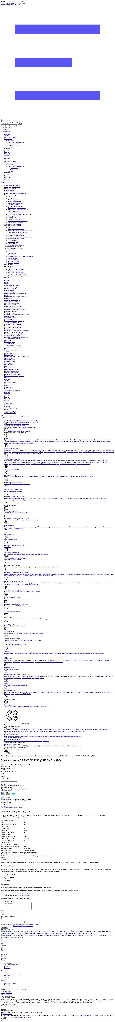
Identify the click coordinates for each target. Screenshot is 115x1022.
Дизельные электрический (12, 619)
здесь (27, 898)
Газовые (6, 626)
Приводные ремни (10, 475)
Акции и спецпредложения (12, 974)
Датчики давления (10, 491)
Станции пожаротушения (12, 597)
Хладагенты (29, 520)
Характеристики (12, 807)
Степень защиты (8, 820)
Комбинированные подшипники (14, 749)
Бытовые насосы (9, 591)
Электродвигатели (10, 705)
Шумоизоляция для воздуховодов (33, 500)
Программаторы (96, 692)
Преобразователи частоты (83, 692)
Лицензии (15, 144)
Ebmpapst (26, 440)
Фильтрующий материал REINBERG (37, 464)
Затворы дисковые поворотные (20, 640)
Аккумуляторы (8, 683)
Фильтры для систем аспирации (19, 453)
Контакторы (77, 676)
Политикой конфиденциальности (23, 926)
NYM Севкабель (13, 669)
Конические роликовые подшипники (15, 736)
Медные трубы (21, 520)
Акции (6, 135)
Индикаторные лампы (45, 653)
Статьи (6, 155)
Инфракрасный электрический (30, 619)
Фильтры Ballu (38, 452)
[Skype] (12, 794)
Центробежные (74, 440)
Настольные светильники (94, 660)
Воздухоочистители (10, 505)
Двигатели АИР (34, 706)
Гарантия (7, 153)
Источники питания (10, 692)
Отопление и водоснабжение (13, 327)
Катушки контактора (54, 676)
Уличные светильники (56, 662)
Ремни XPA (15, 476)
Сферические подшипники (35, 736)
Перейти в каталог (6, 1014)
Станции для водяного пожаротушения (16, 599)
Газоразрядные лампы (11, 653)
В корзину (4, 784)
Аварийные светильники (12, 660)
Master (32, 441)
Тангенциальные (9, 441)
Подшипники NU (53, 746)
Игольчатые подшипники (12, 739)
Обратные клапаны (35, 498)
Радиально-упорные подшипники (36, 731)
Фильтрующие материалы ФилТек (14, 464)
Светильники (8, 658)
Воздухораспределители (11, 511)
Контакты (7, 148)
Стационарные (44, 619)
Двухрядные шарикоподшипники (79, 729)
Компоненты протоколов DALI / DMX (63, 692)
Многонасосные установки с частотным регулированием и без (23, 583)
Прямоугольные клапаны (67, 498)
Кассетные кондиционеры (29, 527)
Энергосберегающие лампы (95, 653)
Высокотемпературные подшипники (39, 729)
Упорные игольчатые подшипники (38, 741)
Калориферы (21, 554)
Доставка (20, 807)
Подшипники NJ (43, 746)
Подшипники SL (77, 746)
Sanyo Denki (38, 441)
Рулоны (26, 633)
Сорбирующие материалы (88, 462)
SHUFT (47, 440)
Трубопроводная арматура (12, 638)
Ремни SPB (78, 476)
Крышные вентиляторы (86, 440)
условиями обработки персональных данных (24, 924)
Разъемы (24, 678)
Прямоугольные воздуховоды (50, 498)
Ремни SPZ (92, 476)
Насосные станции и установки (14, 581)
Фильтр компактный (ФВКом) (105, 450)
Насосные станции (49, 583)
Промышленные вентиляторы (13, 440)
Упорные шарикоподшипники (78, 731)
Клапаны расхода (9, 498)
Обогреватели (8, 617)
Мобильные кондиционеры (45, 527)
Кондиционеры (9, 525)
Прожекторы (16, 662)
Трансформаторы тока (37, 678)
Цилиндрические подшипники (13, 744)
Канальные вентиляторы (22, 441)
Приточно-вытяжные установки (20, 484)
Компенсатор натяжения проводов (27, 692)
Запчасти (7, 484)
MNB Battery (8, 685)
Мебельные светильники (62, 660)
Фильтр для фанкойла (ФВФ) (86, 450)
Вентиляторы (8, 438)
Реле (28, 678)
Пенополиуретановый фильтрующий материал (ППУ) (71, 460)
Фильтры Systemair (72, 452)
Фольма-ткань (38, 633)
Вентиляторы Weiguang (104, 441)
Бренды (6, 152)
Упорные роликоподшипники (53, 736)
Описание (4, 807)
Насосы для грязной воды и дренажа (34, 574)
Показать (3, 859)
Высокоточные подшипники (60, 729)
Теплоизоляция (9, 631)
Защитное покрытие (10, 462)
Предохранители (16, 678)
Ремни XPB (22, 476)
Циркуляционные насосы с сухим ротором (45, 567)
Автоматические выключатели (26, 676)
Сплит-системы (18, 528)
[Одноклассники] (4, 794)
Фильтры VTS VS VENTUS (87, 452)
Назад (10, 196)
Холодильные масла (40, 520)
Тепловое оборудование (11, 552)
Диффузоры (8, 512)
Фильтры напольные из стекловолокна (43, 460)
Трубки (31, 633)
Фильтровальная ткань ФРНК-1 (98, 460)
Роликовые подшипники (11, 734)
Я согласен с (20, 924)
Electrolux (53, 440)
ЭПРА (29, 694)
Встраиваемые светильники (28, 660)
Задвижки (7, 640)
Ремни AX (44, 476)
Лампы (6, 651)
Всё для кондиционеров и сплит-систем (16, 518)
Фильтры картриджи (55, 464)
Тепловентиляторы (31, 554)
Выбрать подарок (6, 790)
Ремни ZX (37, 476)
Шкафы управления (25, 606)
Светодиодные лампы (72, 653)
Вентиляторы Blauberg (73, 441)
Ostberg (39, 440)
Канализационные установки (13, 574)
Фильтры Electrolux (49, 452)
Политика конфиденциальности (10, 1006)
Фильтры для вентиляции (12, 448)
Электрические (21, 626)
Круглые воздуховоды (22, 498)
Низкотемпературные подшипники (15, 731)
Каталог (3, 182)
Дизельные (13, 626)
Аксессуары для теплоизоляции (14, 633)
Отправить (4, 927)
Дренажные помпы (10, 520)
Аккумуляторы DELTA (19, 685)
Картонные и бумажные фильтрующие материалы (32, 462)
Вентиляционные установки (13, 482)
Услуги (6, 150)
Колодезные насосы (21, 591)
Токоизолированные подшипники (57, 731)
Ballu (43, 440)
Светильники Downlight (28, 662)
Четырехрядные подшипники (72, 736)
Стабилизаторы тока (108, 692)
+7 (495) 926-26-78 (6, 128)
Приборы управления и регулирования (16, 604)
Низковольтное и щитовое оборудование (16, 674)
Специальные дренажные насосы (84, 574)
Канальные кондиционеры (12, 527)
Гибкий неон (34, 653)
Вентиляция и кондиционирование (15, 296)
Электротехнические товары (13, 350)
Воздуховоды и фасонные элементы (15, 496)
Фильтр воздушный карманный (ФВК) (65, 450)
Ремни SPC (85, 476)
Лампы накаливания (59, 653)
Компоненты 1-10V (45, 692)
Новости (7, 134)
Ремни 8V (64, 476)
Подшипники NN (19, 746)
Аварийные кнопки (10, 676)
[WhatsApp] (9, 794)
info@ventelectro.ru (23, 895)
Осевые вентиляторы (62, 440)
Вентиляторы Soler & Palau (88, 441)
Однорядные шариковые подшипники (16, 729)
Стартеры (7, 694)
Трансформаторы (16, 694)
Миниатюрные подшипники (99, 729)
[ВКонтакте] (2, 794)
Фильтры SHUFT (61, 452)
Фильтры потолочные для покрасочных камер (76, 464)
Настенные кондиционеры (94, 527)
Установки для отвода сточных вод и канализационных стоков (34, 575)
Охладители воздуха (10, 539)
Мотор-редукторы (9, 699)
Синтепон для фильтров (11, 469)
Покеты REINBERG (73, 462)
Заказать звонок (5, 131)
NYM (6, 669)
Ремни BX (51, 476)
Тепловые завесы (42, 554)
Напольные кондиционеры (77, 527)
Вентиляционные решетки (20, 512)
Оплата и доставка (10, 137)
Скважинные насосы (33, 591)
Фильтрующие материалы (12, 459)
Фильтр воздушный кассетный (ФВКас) (40, 450)
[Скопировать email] (15, 126)
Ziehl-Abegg (32, 440)
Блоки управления (41, 676)
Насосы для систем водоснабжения (15, 590)
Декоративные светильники (46, 660)
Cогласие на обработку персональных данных (86, 1015)
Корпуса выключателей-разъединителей (93, 676)
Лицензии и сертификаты (16, 142)
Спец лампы (83, 653)
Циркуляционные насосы (12, 565)
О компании (8, 139)
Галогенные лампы (24, 653)
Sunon (44, 441)
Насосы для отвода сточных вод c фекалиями (59, 574)
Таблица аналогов (35, 453)
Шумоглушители (17, 500)
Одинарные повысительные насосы (66, 583)
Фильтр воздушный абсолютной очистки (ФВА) (19, 452)
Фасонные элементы (82, 498)
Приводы (19, 491)
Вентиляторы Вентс (10, 443)
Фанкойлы (7, 547)
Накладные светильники (78, 660)
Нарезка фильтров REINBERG (57, 462)
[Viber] (7, 794)
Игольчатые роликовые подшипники (15, 741)
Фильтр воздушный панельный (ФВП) (16, 450)
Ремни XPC (30, 476)
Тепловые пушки (9, 624)
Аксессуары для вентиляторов (56, 441)
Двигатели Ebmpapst (10, 706)
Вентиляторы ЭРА (22, 443)
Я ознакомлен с (18, 926)
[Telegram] (14, 794)
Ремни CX (58, 476)
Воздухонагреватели (10, 554)
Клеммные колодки (67, 676)
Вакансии (11, 140)
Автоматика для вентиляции (13, 489)
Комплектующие (9, 690)
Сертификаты (16, 145)
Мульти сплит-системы (62, 527)
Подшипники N (9, 746)
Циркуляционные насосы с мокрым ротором (18, 567)
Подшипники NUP (65, 746)
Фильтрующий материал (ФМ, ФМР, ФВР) (17, 460)
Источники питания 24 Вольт (56, 756)
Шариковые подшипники (12, 728)
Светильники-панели (42, 662)
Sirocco (31, 443)
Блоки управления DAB (11, 606)
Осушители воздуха (10, 534)
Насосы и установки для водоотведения (16, 572)
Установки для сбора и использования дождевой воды (23, 584)
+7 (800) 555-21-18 (6, 129)
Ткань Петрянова (101, 462)
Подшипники (8, 368)
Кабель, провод (9, 667)
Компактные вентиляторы (102, 440)
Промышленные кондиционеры (14, 545)
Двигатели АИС (45, 706)
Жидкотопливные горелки (12, 611)
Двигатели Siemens (23, 706)
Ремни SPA (71, 476)
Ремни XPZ (7, 476)
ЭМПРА (24, 694)
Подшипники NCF (31, 746)
